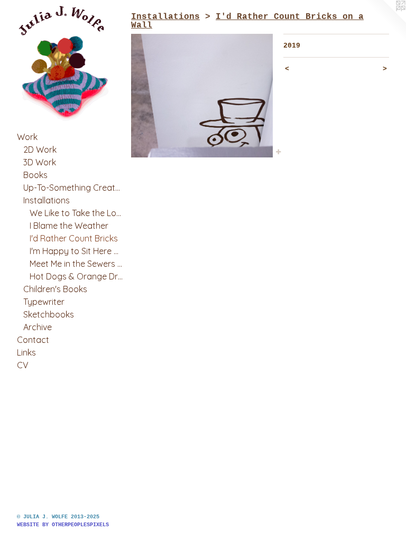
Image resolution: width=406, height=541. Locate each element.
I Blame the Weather (69, 225)
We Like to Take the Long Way (76, 213)
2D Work (40, 149)
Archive (37, 327)
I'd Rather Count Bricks (74, 238)
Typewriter (43, 301)
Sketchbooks (48, 314)
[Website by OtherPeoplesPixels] (385, 21)
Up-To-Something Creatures (73, 187)
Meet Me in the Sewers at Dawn (76, 263)
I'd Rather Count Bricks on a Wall (247, 21)
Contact (33, 339)
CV (23, 365)
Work (27, 137)
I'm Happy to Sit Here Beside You (76, 251)
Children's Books (55, 289)
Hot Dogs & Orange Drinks (76, 276)
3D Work (39, 162)
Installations (46, 200)
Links (26, 352)
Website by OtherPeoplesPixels (63, 525)
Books (35, 175)
